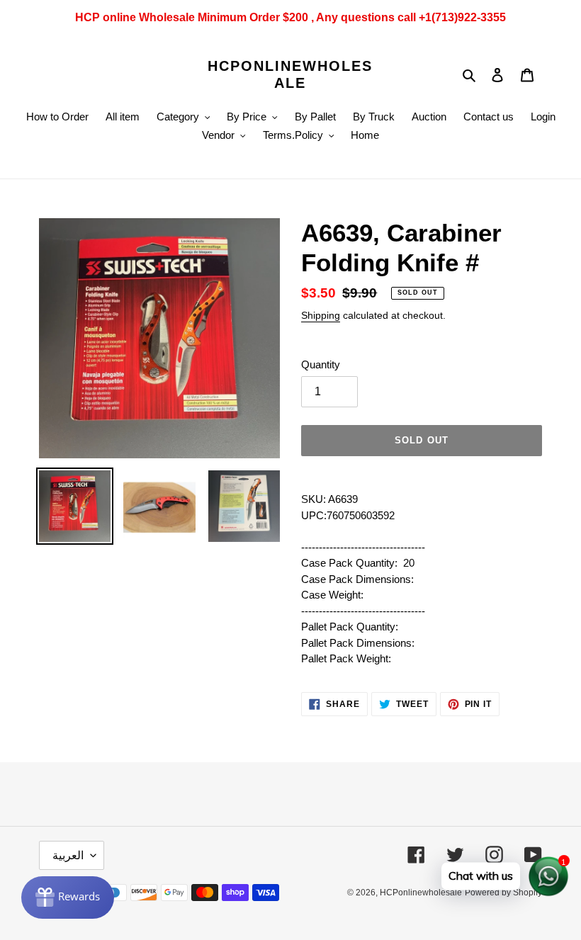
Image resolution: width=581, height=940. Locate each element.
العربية (68, 855)
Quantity (320, 364)
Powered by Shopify (503, 892)
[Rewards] (67, 897)
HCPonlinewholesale (290, 74)
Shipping (320, 315)
